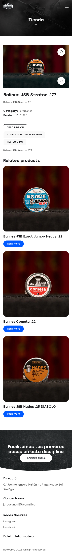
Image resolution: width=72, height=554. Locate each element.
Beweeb (8, 549)
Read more (13, 243)
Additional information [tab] (24, 134)
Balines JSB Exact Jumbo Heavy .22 (32, 236)
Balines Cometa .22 (19, 322)
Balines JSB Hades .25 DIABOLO (29, 407)
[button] (61, 52)
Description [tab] (15, 127)
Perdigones (25, 111)
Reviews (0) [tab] (15, 141)
